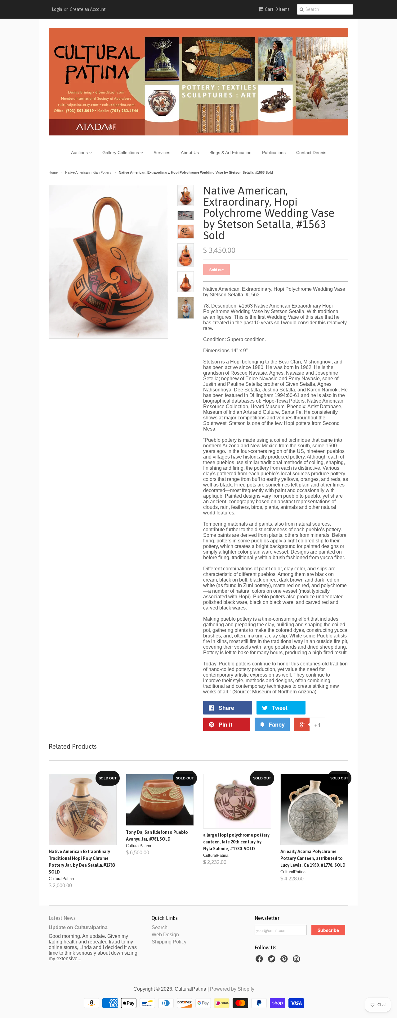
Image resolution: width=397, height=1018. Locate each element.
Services (162, 152)
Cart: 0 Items (277, 9)
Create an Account (88, 9)
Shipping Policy (169, 941)
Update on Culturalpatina (78, 927)
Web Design (165, 934)
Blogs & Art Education (230, 152)
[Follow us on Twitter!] (272, 960)
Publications (274, 152)
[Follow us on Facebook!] (260, 960)
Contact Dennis (311, 152)
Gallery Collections (121, 152)
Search (159, 927)
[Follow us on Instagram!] (297, 960)
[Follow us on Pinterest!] (285, 960)
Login (57, 9)
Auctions (80, 152)
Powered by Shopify (232, 989)
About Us (190, 152)
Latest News (62, 918)
